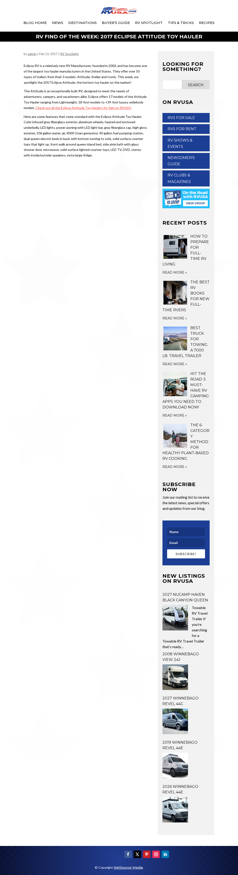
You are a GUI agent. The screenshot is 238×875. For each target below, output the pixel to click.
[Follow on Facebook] (128, 854)
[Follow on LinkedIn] (165, 854)
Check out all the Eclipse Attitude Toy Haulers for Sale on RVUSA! (84, 108)
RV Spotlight (149, 22)
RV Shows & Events (180, 143)
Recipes (207, 22)
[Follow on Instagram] (156, 854)
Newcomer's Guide (181, 161)
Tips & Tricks (181, 22)
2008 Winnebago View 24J (180, 657)
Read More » (174, 272)
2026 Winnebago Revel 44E (180, 789)
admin (32, 54)
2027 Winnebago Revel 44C (180, 701)
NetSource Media (128, 867)
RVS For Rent (182, 129)
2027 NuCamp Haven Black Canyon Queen (185, 597)
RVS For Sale (181, 118)
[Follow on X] (137, 854)
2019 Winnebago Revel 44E (180, 745)
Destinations (82, 22)
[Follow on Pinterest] (146, 854)
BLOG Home (35, 22)
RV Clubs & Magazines (179, 178)
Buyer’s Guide (116, 22)
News (57, 22)
